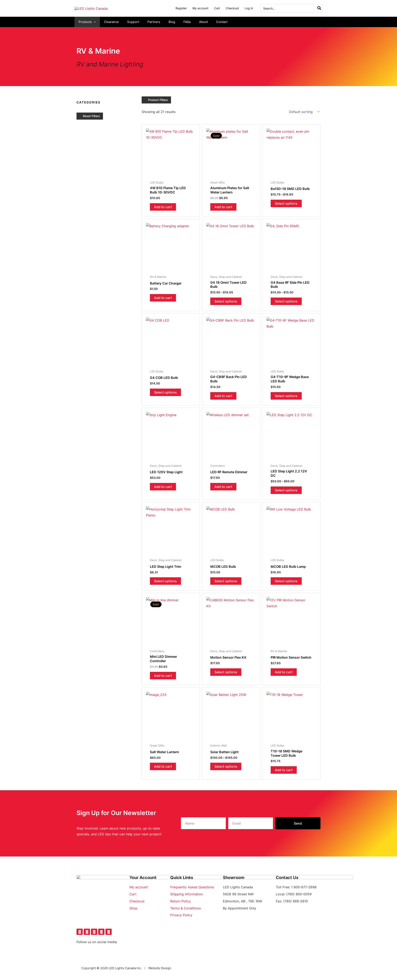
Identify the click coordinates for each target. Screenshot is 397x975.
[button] (94, 22)
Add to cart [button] (163, 207)
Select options (286, 203)
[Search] (319, 8)
